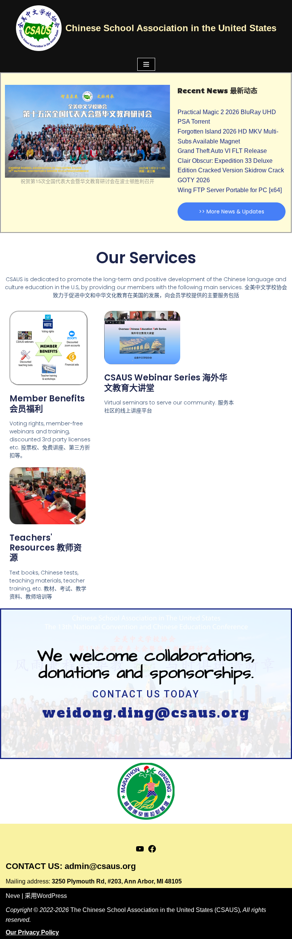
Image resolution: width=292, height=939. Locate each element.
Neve (13, 896)
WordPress (52, 896)
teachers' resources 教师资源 (46, 548)
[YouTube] (139, 851)
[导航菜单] (146, 64)
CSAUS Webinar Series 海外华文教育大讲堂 (165, 382)
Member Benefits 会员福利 (47, 403)
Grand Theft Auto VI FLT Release (222, 151)
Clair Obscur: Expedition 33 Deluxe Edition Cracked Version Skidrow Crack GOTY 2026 (231, 170)
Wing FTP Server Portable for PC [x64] (230, 190)
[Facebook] (152, 851)
